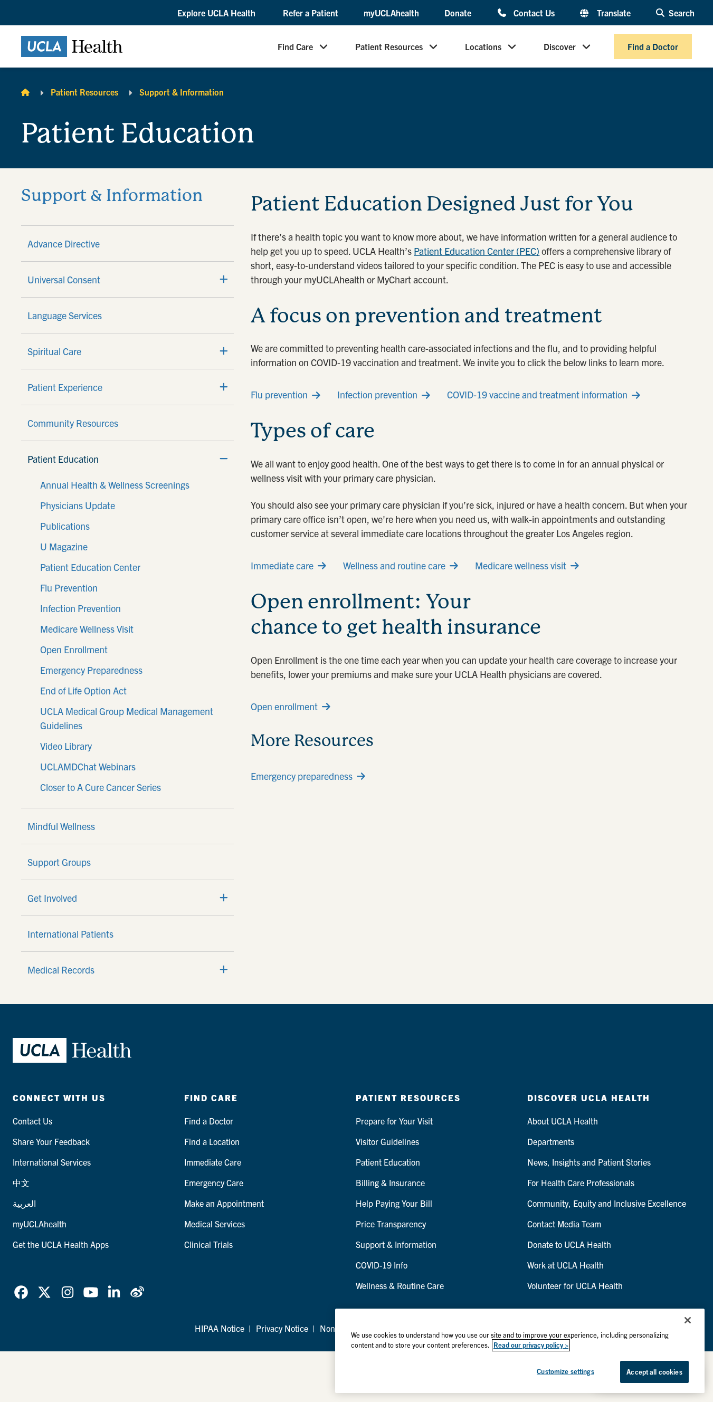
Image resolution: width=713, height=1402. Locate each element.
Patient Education (63, 459)
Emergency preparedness (302, 776)
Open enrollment (284, 706)
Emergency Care (213, 1182)
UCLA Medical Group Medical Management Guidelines (126, 718)
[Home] (25, 91)
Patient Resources (389, 46)
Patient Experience (64, 387)
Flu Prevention (69, 587)
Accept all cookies (654, 1371)
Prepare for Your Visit (394, 1120)
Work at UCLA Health (565, 1265)
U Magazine (64, 546)
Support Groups (59, 862)
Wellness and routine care (394, 565)
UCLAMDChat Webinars (88, 766)
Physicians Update (77, 505)
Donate (457, 12)
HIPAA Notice (219, 1328)
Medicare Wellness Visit (87, 629)
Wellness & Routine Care (400, 1285)
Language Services (64, 315)
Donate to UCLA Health (569, 1244)
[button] (217, 13)
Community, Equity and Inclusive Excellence (606, 1203)
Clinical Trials (208, 1244)
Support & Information (181, 92)
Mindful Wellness (61, 826)
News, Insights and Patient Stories (589, 1162)
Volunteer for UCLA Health (575, 1285)
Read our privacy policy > (530, 1345)
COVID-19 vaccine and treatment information (537, 394)
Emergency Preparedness (91, 670)
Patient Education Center (90, 567)
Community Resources (72, 423)
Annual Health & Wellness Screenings (114, 485)
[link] (21, 1292)
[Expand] (224, 279)
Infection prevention (377, 394)
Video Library (66, 746)
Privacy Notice (282, 1328)
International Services (52, 1162)
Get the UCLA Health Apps (61, 1244)
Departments (550, 1141)
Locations (483, 46)
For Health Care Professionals (580, 1182)
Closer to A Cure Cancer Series (100, 787)
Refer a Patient (310, 12)
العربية (24, 1203)
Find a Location (212, 1141)
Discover (560, 46)
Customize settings (565, 1371)
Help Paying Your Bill (394, 1203)
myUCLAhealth (391, 12)
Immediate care (282, 565)
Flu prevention (279, 394)
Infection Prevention (80, 608)
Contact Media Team (564, 1223)
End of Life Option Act (83, 690)
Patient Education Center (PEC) (476, 251)
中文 (21, 1182)
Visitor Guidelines (387, 1141)
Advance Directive (63, 243)
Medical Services (214, 1223)
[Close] (687, 1320)
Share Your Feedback (51, 1141)
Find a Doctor (653, 46)
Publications (65, 526)
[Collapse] (224, 458)
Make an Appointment (224, 1203)
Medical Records (60, 970)
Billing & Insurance (390, 1182)
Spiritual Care (54, 351)
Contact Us (534, 12)
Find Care (295, 46)
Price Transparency (391, 1223)
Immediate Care (212, 1162)
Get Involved (52, 898)
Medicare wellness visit (520, 565)
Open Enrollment (74, 649)
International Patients (70, 934)
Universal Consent (63, 279)
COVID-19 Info (381, 1265)
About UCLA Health (562, 1120)
